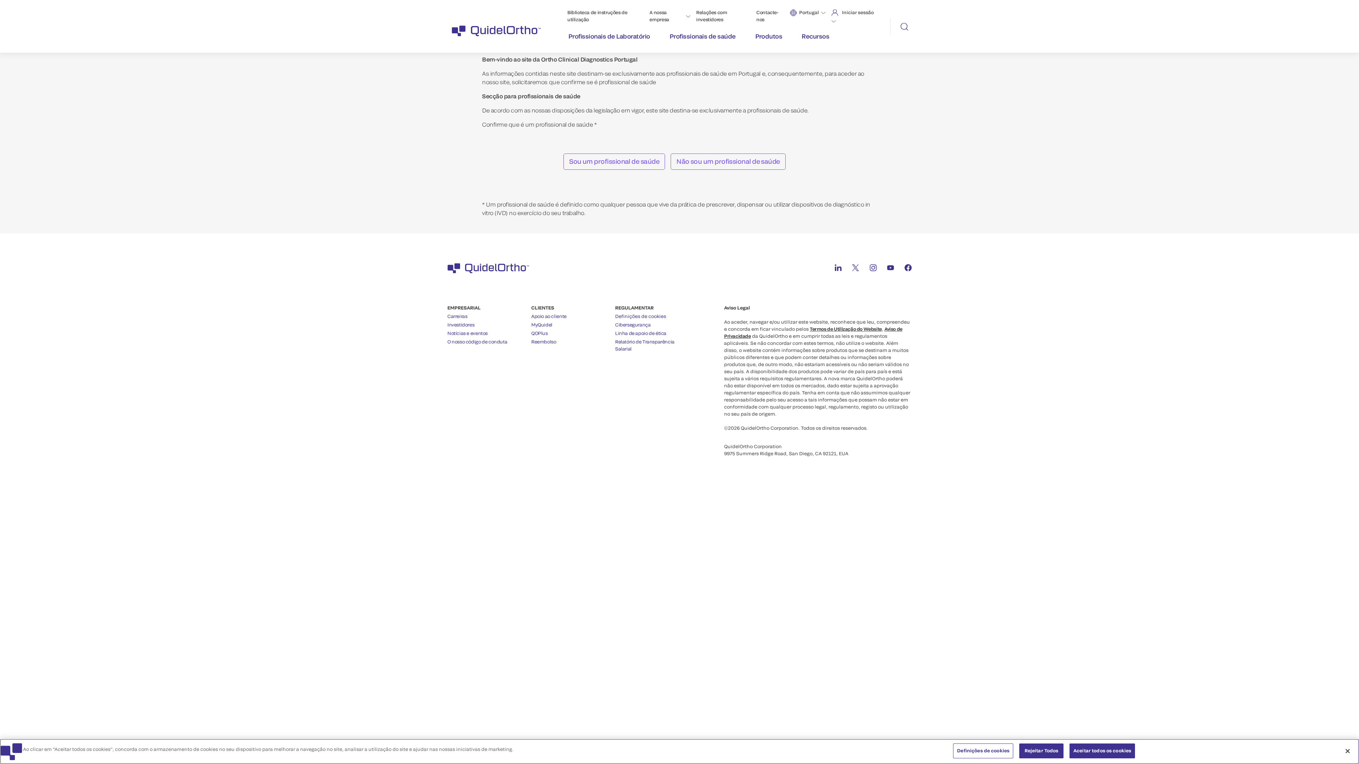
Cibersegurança (633, 325)
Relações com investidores (711, 16)
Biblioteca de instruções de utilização (597, 16)
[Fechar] (1347, 751)
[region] (679, 751)
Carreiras (457, 316)
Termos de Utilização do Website (846, 329)
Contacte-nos (767, 16)
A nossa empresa (659, 16)
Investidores (460, 325)
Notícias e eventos (467, 333)
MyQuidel (541, 325)
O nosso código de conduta (477, 342)
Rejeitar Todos (1042, 750)
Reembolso (543, 342)
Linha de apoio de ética (640, 333)
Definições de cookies (640, 316)
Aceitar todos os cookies (1102, 750)
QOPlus (539, 333)
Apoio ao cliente (549, 316)
